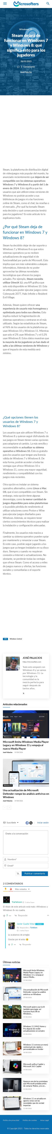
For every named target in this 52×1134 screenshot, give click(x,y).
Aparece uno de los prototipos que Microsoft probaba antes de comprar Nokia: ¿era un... (35, 1084)
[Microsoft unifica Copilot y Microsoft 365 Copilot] (12, 1067)
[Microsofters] (26, 4)
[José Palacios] (13, 676)
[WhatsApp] (31, 105)
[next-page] (9, 808)
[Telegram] (44, 105)
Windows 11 (25, 29)
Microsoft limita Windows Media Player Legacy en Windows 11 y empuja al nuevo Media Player (26, 745)
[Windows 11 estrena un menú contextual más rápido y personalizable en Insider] (12, 1048)
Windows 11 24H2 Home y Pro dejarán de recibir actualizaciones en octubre (34, 1029)
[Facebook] (17, 105)
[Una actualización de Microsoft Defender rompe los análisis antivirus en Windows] (26, 773)
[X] (24, 105)
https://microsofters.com (32, 662)
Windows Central (16, 639)
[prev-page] (4, 808)
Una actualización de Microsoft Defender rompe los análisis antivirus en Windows (26, 794)
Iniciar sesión (43, 823)
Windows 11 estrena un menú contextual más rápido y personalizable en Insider (35, 1047)
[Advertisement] (26, 138)
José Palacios (26, 72)
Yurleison (33, 928)
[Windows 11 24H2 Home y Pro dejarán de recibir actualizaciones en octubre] (12, 1030)
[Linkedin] (37, 105)
